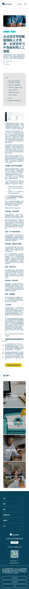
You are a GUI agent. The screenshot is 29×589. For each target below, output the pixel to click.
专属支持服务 (15, 347)
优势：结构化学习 (13, 90)
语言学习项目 (15, 169)
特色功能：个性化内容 (14, 82)
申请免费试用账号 (13, 563)
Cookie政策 (15, 573)
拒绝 (14, 586)
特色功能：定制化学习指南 (15, 87)
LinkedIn (7, 215)
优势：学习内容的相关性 (15, 85)
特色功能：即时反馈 (14, 92)
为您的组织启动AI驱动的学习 (14, 100)
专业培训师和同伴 (19, 323)
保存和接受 (14, 578)
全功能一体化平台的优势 (13, 81)
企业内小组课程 (13, 318)
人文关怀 (10, 98)
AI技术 (9, 284)
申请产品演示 (13, 560)
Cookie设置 (15, 582)
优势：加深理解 (13, 95)
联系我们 (19, 4)
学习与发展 (8, 393)
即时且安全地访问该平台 (13, 196)
